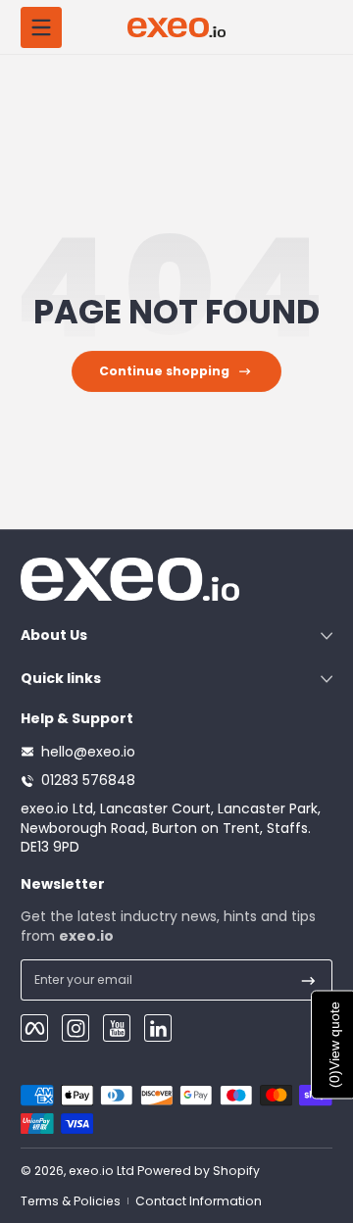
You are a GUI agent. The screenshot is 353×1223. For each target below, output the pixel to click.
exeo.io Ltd (101, 1170)
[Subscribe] (308, 980)
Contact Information (198, 1201)
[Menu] (41, 27)
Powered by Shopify (198, 1170)
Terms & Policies (71, 1201)
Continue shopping (164, 371)
